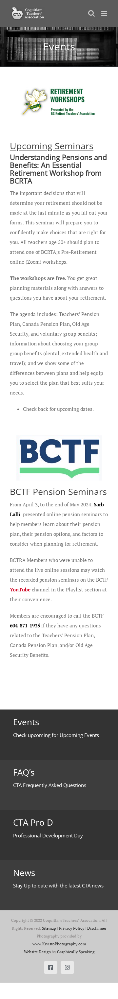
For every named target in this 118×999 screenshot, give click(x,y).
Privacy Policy (71, 928)
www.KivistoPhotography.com (59, 943)
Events (26, 722)
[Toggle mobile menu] (104, 13)
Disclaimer (97, 928)
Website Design (37, 951)
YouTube (20, 589)
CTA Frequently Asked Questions (49, 785)
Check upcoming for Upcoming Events (56, 735)
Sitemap (49, 928)
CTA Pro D (33, 822)
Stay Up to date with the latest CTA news (58, 885)
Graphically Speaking (75, 951)
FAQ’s (23, 772)
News (24, 873)
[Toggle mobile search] (91, 13)
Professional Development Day (48, 835)
